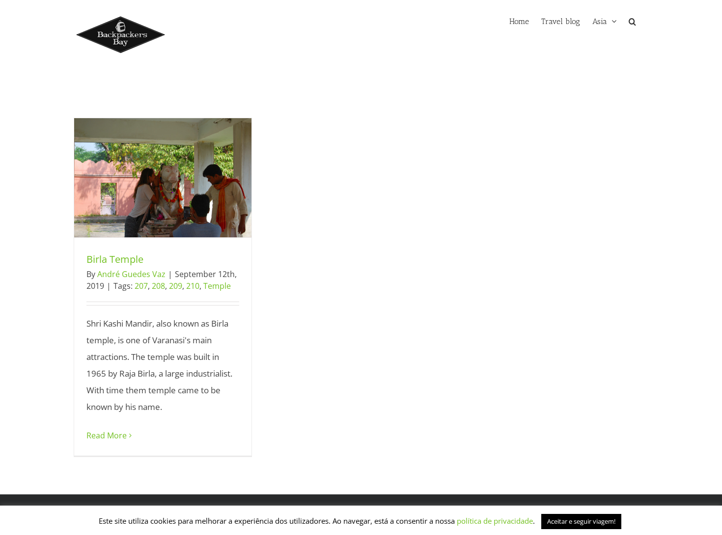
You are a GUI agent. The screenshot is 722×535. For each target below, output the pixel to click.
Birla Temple (145, 177)
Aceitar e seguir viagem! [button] (581, 521)
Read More (106, 435)
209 (175, 285)
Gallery (180, 177)
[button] (632, 20)
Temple (217, 285)
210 (192, 285)
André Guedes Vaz (131, 274)
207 (141, 285)
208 (158, 285)
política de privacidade (494, 521)
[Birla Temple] (162, 177)
